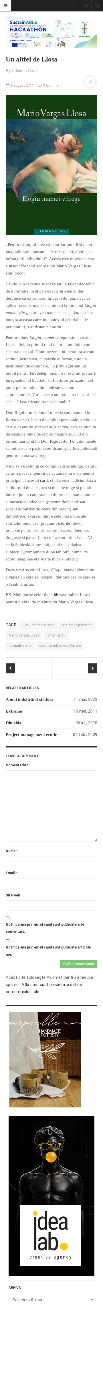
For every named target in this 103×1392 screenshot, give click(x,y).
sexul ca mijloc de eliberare (60, 646)
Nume (12, 851)
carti (44, 480)
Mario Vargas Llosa (24, 635)
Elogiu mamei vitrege (38, 625)
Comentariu (17, 765)
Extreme (14, 711)
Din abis (13, 723)
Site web (13, 895)
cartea (14, 577)
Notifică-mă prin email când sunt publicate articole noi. (48, 950)
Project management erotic (31, 734)
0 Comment (52, 85)
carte (37, 319)
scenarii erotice (20, 646)
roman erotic (56, 635)
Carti (32, 70)
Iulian (17, 70)
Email (11, 873)
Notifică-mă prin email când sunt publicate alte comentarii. (45, 928)
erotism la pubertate (77, 625)
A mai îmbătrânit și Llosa (30, 699)
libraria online (66, 594)
